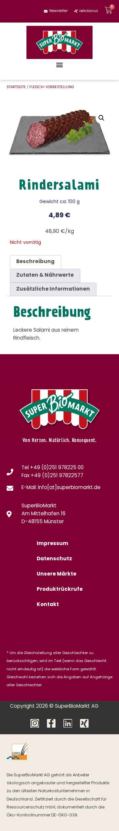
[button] (59, 64)
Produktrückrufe (60, 589)
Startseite (16, 87)
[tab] (35, 262)
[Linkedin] (67, 723)
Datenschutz (54, 559)
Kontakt (48, 604)
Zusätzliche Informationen (53, 289)
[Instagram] (34, 723)
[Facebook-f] (51, 723)
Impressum (52, 543)
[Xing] (84, 723)
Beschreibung (35, 261)
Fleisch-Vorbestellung (51, 87)
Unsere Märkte (56, 574)
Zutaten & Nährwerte (45, 275)
